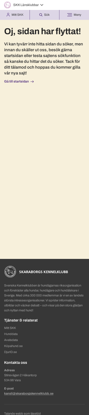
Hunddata (11, 334)
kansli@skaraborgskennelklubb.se (28, 393)
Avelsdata (11, 340)
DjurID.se (10, 352)
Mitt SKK (10, 328)
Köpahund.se (13, 346)
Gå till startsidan (16, 81)
